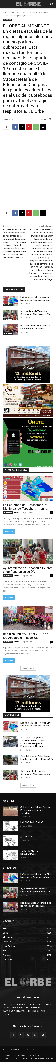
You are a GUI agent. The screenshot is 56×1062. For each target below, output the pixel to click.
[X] (22, 127)
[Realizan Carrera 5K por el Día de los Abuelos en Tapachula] (10, 329)
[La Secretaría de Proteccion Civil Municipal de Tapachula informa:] (10, 301)
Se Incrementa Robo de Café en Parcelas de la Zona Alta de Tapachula (35, 810)
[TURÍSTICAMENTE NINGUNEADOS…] (10, 855)
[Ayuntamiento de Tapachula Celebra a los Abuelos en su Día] (10, 315)
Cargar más (27, 668)
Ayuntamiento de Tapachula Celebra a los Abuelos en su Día (28, 569)
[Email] (43, 127)
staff (16, 512)
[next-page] (9, 339)
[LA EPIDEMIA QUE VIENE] (10, 826)
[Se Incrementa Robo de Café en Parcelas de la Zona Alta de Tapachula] (10, 811)
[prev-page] (5, 339)
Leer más (9, 531)
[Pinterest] (29, 127)
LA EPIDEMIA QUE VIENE (31, 822)
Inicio (5, 13)
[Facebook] (15, 127)
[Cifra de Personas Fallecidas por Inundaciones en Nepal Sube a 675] (10, 760)
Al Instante (13, 13)
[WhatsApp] (36, 127)
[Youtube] (43, 1035)
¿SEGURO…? (26, 836)
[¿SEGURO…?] (10, 840)
